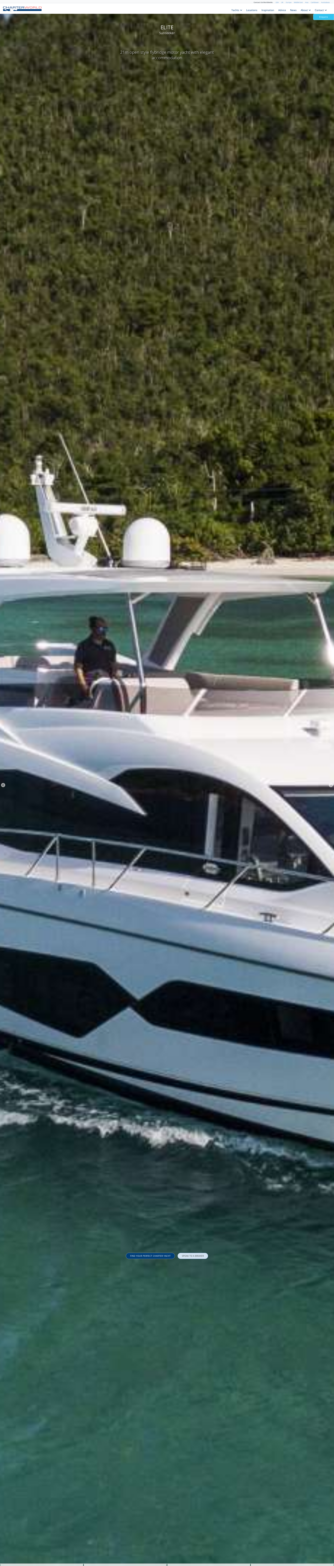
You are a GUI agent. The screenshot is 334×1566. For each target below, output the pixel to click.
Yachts (235, 9)
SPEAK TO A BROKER (193, 1255)
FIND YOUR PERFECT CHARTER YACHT (150, 1255)
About (304, 9)
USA (277, 2)
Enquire (323, 16)
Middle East (298, 2)
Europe (288, 2)
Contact (319, 9)
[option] (167, 783)
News (293, 9)
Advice (282, 9)
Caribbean (315, 2)
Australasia (325, 2)
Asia (306, 2)
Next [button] (331, 785)
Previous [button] (3, 785)
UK (282, 2)
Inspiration (267, 9)
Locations (251, 9)
